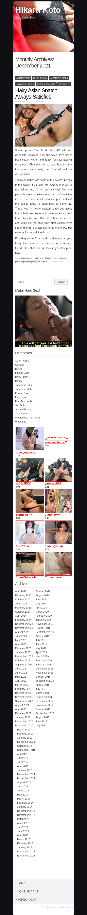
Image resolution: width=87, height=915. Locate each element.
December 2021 (24, 693)
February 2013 (25, 843)
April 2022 (21, 680)
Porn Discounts (46, 84)
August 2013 (24, 823)
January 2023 (22, 652)
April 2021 (21, 709)
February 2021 (23, 713)
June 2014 (23, 790)
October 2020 (43, 591)
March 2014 (23, 798)
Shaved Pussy (23, 409)
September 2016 (26, 750)
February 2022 (23, 689)
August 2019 (43, 636)
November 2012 (26, 855)
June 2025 (21, 603)
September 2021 (24, 701)
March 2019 (42, 656)
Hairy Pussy (40, 78)
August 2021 (22, 705)
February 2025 (23, 607)
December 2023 (24, 624)
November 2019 (44, 624)
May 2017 (41, 725)
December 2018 (44, 668)
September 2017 (45, 713)
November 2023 (24, 628)
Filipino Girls (22, 373)
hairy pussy (51, 258)
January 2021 (22, 717)
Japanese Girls (59, 78)
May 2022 (20, 676)
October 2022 (22, 660)
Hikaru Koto (38, 9)
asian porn (39, 258)
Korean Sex (21, 393)
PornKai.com (26, 899)
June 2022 (21, 672)
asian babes (27, 258)
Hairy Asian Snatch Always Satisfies (36, 93)
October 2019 (43, 628)
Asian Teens (23, 78)
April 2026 (21, 591)
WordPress (67, 907)
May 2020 (41, 603)
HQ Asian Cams (27, 891)
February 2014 (25, 802)
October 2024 (22, 611)
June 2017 (41, 721)
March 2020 (42, 611)
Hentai (18, 381)
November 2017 (44, 705)
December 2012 (26, 851)
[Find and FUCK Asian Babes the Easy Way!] (45, 346)
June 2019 (41, 644)
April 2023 (21, 644)
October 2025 (22, 599)
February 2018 (44, 697)
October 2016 (24, 745)
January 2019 (43, 664)
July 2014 (22, 786)
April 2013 (23, 835)
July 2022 (20, 668)
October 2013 (24, 819)
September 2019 (45, 632)
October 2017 (43, 709)
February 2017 (25, 733)
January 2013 (24, 847)
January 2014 (24, 806)
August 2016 (24, 754)
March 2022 (21, 685)
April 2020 (41, 607)
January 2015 (24, 770)
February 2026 (23, 595)
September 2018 (45, 680)
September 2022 (24, 664)
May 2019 (41, 648)
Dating (18, 368)
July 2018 (41, 689)
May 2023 (20, 640)
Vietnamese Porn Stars (27, 417)
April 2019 (41, 652)
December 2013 (26, 811)
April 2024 (21, 615)
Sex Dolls (64, 84)
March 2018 (42, 693)
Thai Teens (21, 413)
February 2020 (44, 615)
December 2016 (26, 741)
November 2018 (44, 672)
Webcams (20, 421)
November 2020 (24, 725)
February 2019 (44, 660)
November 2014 (26, 778)
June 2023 (21, 636)
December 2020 (24, 721)
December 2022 (24, 656)
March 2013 (23, 839)
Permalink (42, 261)
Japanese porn (28, 261)
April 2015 (23, 766)
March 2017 (23, 729)
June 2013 (23, 831)
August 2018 (43, 685)
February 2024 (23, 619)
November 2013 (26, 815)
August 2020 (43, 595)
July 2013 (22, 827)
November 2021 (24, 697)
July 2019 (41, 640)
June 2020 (41, 599)
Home (21, 883)
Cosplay (19, 364)
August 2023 (22, 632)
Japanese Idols (25, 84)
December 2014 (26, 774)
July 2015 (22, 762)
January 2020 (43, 619)
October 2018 (43, 676)
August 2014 (24, 782)
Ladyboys (20, 397)
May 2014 (22, 794)
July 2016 (22, 758)
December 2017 (44, 701)
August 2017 (43, 717)
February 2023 (23, 648)
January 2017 (24, 737)
